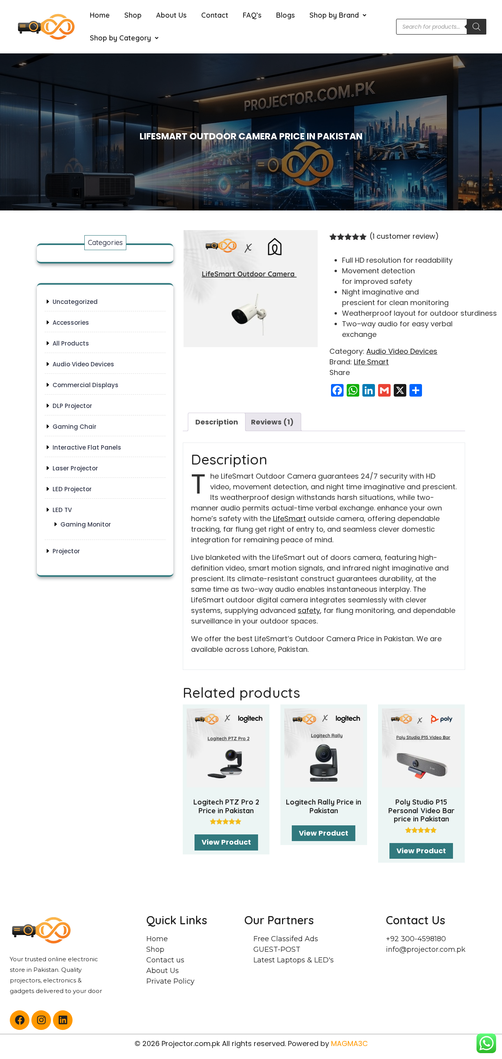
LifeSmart (289, 518)
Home (100, 15)
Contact (214, 15)
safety (309, 610)
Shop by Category (120, 37)
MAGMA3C (349, 1043)
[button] (338, 15)
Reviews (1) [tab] (272, 422)
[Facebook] (19, 1020)
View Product (226, 842)
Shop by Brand (334, 15)
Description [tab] (216, 422)
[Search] (476, 27)
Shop (133, 15)
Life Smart (371, 362)
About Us (171, 15)
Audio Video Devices (401, 351)
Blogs (285, 15)
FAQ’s (252, 15)
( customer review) (404, 236)
